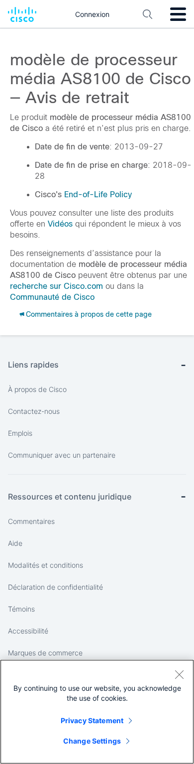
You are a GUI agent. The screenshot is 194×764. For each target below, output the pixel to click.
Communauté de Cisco (52, 297)
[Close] (179, 674)
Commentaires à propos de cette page (89, 314)
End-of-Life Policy (98, 194)
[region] (97, 711)
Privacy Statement (92, 720)
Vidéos (60, 224)
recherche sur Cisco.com (56, 286)
